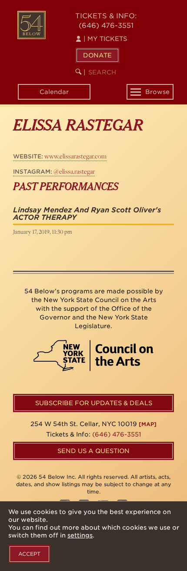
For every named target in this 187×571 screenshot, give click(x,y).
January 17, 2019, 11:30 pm (42, 231)
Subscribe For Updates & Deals (93, 403)
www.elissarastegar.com (60, 156)
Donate (97, 55)
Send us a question (93, 450)
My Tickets (105, 38)
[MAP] (148, 424)
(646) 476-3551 (106, 25)
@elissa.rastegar (54, 171)
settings (80, 535)
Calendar (54, 91)
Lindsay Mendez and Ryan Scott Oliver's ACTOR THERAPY (87, 214)
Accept (29, 554)
